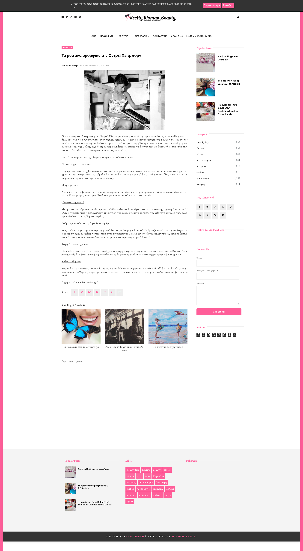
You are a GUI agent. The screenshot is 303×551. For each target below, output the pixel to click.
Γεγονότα (158, 476)
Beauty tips (202, 142)
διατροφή (201, 166)
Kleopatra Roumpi (71, 65)
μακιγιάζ (158, 489)
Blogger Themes (184, 536)
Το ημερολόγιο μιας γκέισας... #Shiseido (229, 82)
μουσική (131, 495)
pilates (130, 476)
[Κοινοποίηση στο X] (82, 292)
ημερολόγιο (67, 48)
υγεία (130, 501)
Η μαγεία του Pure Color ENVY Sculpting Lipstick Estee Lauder (228, 109)
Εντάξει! (228, 5)
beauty (157, 470)
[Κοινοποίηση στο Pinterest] (119, 292)
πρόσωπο (144, 495)
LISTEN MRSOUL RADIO (199, 36)
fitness (200, 154)
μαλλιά (170, 489)
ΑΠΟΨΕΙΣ (123, 36)
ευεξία (200, 172)
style (139, 476)
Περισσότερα (212, 5)
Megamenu (106, 36)
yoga (147, 476)
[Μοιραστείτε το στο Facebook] (74, 292)
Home (93, 36)
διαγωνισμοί (203, 160)
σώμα (168, 495)
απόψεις (131, 482)
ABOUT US (177, 36)
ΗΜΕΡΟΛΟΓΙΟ (140, 36)
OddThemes (135, 536)
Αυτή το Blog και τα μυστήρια (228, 58)
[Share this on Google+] (89, 292)
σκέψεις (200, 184)
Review (200, 148)
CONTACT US (160, 36)
